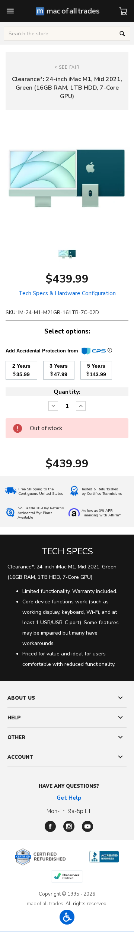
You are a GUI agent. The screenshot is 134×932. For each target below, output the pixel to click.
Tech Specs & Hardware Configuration (67, 293)
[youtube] (87, 826)
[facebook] (50, 826)
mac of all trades (45, 903)
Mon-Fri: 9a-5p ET (69, 811)
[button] (67, 917)
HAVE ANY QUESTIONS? (69, 786)
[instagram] (68, 826)
